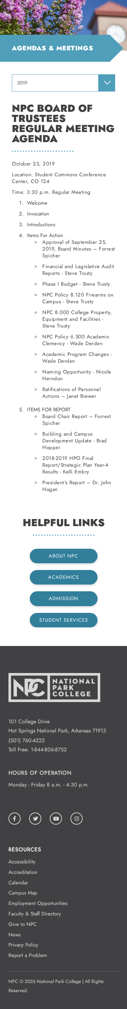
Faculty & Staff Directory (34, 913)
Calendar (18, 882)
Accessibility (22, 861)
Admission (63, 598)
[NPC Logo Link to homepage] (54, 712)
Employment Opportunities (37, 903)
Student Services (63, 620)
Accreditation (22, 872)
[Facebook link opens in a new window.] (14, 818)
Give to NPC (22, 924)
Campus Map (22, 893)
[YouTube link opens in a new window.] (56, 818)
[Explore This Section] (106, 82)
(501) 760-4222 (26, 740)
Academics (63, 577)
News (14, 934)
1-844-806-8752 (49, 749)
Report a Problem (27, 955)
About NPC (63, 555)
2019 (22, 83)
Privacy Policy (23, 945)
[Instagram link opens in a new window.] (76, 818)
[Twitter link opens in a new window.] (35, 818)
